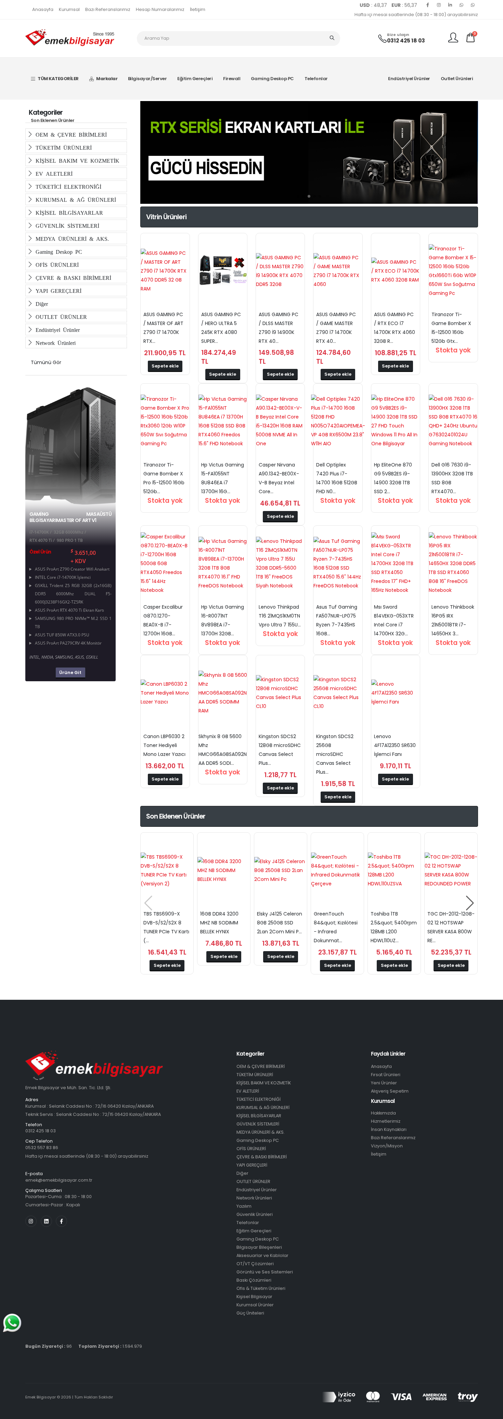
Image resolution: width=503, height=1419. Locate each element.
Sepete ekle (165, 366)
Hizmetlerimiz (385, 1121)
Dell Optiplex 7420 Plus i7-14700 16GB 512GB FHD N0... (336, 478)
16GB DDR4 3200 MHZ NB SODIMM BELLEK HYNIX (219, 922)
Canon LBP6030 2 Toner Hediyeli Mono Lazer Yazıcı (164, 745)
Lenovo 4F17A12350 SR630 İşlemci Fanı (395, 745)
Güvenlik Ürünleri (254, 1214)
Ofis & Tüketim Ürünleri (260, 1288)
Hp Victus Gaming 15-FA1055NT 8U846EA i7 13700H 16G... (222, 478)
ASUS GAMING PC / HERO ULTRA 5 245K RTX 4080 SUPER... (221, 328)
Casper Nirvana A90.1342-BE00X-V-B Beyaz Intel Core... (279, 478)
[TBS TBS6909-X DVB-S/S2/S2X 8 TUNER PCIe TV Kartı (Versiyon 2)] (167, 870)
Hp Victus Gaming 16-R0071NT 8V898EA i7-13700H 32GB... (222, 620)
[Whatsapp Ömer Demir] (461, 5)
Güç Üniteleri (250, 1313)
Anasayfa (42, 9)
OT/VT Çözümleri (255, 1264)
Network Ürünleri (54, 342)
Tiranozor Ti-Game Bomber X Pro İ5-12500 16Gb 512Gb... (163, 478)
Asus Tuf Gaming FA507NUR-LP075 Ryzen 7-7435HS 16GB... (336, 620)
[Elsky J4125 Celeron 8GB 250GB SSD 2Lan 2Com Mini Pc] (280, 870)
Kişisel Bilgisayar (254, 1296)
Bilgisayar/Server (147, 78)
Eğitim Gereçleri (194, 78)
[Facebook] (428, 5)
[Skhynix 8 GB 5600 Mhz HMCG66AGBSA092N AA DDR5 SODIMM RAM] (222, 693)
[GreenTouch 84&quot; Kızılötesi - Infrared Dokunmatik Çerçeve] (337, 870)
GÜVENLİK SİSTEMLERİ (66, 225)
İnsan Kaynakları (389, 1129)
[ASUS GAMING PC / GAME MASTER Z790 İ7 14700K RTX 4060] (337, 271)
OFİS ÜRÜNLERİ (56, 264)
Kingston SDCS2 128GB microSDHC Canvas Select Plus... (280, 750)
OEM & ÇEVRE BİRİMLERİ (260, 1066)
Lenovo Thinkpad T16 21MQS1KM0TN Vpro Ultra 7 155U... (280, 615)
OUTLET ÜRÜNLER (60, 316)
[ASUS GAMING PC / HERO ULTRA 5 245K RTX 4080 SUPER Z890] (222, 271)
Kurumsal (69, 9)
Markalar (106, 78)
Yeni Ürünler (384, 1083)
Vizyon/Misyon (387, 1146)
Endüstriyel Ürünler (409, 78)
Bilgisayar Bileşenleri (259, 1247)
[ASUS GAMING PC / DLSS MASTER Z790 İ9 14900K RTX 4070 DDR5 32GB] (280, 271)
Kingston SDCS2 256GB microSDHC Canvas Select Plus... (334, 754)
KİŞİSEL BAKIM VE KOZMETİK (76, 160)
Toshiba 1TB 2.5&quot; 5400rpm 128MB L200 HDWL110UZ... (394, 927)
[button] (298, 196)
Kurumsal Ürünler (255, 1305)
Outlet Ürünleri (457, 78)
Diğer (40, 303)
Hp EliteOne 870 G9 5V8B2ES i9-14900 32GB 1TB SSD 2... (393, 478)
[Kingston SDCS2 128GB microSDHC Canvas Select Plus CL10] (280, 693)
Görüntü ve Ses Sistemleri (264, 1272)
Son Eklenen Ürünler (53, 120)
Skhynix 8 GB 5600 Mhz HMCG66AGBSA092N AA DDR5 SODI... (222, 750)
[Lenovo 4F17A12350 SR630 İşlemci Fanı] (395, 693)
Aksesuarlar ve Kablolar (262, 1255)
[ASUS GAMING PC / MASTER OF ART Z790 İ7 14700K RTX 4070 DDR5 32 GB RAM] (165, 271)
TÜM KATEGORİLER (58, 78)
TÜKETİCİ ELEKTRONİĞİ (67, 186)
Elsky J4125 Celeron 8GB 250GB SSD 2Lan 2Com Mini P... (279, 922)
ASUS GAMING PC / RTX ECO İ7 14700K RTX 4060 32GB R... (394, 328)
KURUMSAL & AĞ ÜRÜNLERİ (74, 199)
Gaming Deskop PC (272, 78)
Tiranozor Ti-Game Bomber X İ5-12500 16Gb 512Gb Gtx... (451, 328)
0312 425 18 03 (406, 40)
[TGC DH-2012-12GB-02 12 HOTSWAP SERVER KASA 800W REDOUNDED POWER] (451, 870)
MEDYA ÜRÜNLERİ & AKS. (71, 238)
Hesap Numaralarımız (160, 9)
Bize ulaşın (398, 35)
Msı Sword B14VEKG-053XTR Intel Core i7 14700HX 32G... (394, 620)
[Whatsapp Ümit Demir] (473, 5)
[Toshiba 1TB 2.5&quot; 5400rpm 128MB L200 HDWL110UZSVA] (394, 870)
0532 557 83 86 (41, 1147)
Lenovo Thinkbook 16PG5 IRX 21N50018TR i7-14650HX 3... (452, 620)
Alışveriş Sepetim (390, 1091)
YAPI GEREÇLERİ (57, 290)
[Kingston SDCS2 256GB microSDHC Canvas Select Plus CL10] (337, 693)
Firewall (231, 78)
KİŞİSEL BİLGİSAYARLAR (68, 212)
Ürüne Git (70, 672)
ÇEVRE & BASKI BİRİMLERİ (72, 277)
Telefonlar (316, 78)
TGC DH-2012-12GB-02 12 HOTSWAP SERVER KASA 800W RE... (451, 927)
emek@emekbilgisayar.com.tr (58, 1180)
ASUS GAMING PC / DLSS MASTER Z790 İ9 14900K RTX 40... (278, 328)
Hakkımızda (383, 1113)
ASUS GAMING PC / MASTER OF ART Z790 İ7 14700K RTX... (163, 328)
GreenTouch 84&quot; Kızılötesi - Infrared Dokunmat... (336, 927)
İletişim (197, 9)
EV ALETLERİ (53, 173)
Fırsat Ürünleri (385, 1075)
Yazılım (244, 1206)
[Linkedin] (450, 5)
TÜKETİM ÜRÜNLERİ (62, 147)
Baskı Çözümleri (253, 1280)
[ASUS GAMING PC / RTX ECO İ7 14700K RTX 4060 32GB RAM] (395, 271)
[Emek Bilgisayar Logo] (69, 38)
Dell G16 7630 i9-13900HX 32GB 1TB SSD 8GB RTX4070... (452, 478)
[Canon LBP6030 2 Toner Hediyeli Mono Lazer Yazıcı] (165, 693)
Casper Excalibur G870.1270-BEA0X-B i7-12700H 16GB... (163, 620)
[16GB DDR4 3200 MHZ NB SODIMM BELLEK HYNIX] (223, 870)
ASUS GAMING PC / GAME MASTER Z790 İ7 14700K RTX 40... (336, 328)
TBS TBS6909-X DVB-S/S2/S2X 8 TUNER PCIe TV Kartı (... (166, 927)
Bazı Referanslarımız (107, 9)
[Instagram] (439, 5)
